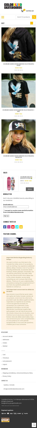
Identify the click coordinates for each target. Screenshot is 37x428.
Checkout (6, 358)
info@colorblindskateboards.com (14, 389)
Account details (8, 336)
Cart (4, 355)
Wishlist (5, 346)
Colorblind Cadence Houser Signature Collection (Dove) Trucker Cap (18, 156)
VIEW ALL (30, 189)
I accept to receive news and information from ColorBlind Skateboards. (18, 211)
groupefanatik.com (15, 403)
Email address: (8, 205)
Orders (5, 343)
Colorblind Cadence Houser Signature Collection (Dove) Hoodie (18, 64)
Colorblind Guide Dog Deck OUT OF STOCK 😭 (26, 177)
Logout (5, 364)
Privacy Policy (7, 376)
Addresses (6, 340)
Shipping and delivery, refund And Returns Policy (18, 373)
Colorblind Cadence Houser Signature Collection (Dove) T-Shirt (18, 110)
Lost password (7, 361)
